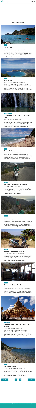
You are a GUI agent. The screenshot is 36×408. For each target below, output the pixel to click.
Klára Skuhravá (9, 253)
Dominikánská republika (8, 113)
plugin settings (30, 403)
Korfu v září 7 (9, 47)
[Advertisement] (18, 10)
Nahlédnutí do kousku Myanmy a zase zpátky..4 (17, 326)
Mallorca (7, 218)
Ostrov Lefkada (9, 151)
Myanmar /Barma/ (7, 322)
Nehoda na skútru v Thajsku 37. (15, 251)
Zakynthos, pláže (10, 366)
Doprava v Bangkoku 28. (13, 285)
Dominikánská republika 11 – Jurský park (17, 116)
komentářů (12, 152)
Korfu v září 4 (9, 80)
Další (31, 379)
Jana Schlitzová (10, 82)
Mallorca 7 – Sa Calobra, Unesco (15, 184)
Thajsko (6, 249)
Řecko (5, 78)
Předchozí (5, 379)
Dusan (9, 152)
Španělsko (6, 182)
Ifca (8, 119)
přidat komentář (15, 82)
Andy (8, 186)
